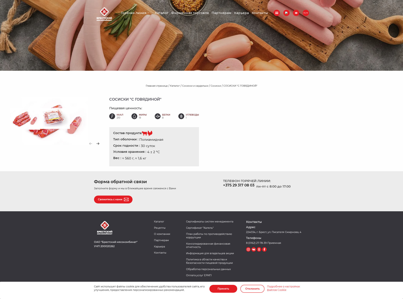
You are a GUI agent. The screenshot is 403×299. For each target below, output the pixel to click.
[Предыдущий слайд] (91, 144)
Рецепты (160, 227)
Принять (223, 288)
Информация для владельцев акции (210, 253)
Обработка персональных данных (208, 269)
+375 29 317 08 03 (238, 185)
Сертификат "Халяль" (200, 227)
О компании (162, 234)
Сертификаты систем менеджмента (209, 221)
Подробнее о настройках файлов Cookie (283, 288)
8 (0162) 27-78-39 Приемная (263, 242)
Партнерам (221, 13)
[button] (286, 13)
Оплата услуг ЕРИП (199, 275)
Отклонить (252, 288)
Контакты (260, 13)
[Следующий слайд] (98, 144)
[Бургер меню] (277, 13)
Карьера (241, 13)
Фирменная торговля (190, 13)
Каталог (161, 13)
